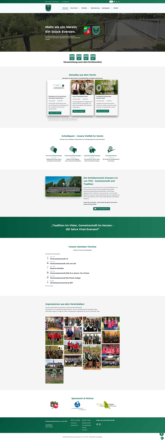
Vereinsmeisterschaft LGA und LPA (63, 263)
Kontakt (116, 8)
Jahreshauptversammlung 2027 (61, 283)
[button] (101, 208)
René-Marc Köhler (76, 99)
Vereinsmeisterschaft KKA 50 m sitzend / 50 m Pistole (69, 273)
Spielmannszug (95, 8)
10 (69, 119)
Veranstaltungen (86, 425)
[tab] (79, 409)
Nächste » (74, 119)
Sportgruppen (106, 8)
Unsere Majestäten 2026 (80, 96)
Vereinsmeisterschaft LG (59, 259)
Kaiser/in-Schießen (57, 268)
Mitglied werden (86, 423)
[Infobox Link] (53, 154)
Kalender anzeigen (49, 285)
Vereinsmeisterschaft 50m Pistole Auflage (65, 278)
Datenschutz (74, 425)
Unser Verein (74, 8)
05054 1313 (66, 1)
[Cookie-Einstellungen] (162, 438)
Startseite (65, 8)
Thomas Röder (52, 100)
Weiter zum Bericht (55, 113)
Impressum (74, 423)
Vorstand (84, 430)
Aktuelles (84, 8)
